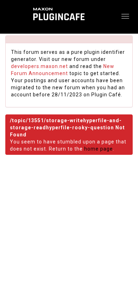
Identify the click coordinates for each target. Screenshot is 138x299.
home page (98, 149)
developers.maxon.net (39, 66)
